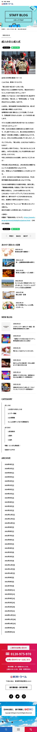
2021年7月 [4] (9, 586)
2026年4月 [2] (9, 464)
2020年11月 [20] (10, 619)
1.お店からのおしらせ (15, 409)
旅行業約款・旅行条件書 (18, 687)
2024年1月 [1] (9, 494)
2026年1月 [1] (9, 468)
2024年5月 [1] (9, 489)
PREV (11, 236)
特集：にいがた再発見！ (13, 445)
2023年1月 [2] (9, 510)
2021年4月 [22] (10, 598)
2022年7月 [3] (9, 535)
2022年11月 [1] (10, 519)
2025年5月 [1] (9, 477)
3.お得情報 (11, 418)
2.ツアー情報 (12, 413)
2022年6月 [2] (9, 540)
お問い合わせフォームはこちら (18, 659)
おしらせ (7, 405)
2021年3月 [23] (10, 602)
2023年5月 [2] (9, 498)
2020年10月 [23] (10, 623)
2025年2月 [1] (9, 481)
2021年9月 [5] (9, 577)
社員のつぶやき (10, 450)
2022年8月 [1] (9, 531)
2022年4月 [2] (9, 548)
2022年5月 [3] (9, 544)
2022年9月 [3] (9, 527)
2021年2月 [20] (10, 607)
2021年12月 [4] (10, 565)
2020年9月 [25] (10, 628)
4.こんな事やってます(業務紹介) (18, 422)
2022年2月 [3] (9, 556)
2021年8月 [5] (9, 582)
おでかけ (7, 427)
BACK (18, 236)
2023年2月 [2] (9, 506)
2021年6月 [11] (10, 590)
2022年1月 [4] (9, 561)
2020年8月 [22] (10, 632)
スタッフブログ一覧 (11, 29)
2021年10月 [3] (10, 573)
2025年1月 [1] (9, 485)
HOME (3, 29)
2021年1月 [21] (10, 611)
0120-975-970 (21, 654)
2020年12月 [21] (10, 615)
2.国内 (10, 436)
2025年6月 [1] (9, 473)
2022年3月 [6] (9, 552)
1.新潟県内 (11, 431)
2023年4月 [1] (9, 502)
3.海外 (10, 440)
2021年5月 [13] (10, 594)
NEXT (25, 236)
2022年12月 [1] (10, 515)
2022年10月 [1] (10, 523)
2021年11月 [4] (10, 569)
